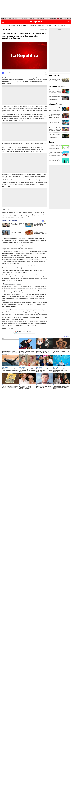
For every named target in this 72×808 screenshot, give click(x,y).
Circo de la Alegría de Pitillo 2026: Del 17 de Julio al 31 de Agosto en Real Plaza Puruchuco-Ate (55, 130)
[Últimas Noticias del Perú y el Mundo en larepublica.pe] (36, 22)
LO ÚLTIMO (9, 25)
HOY (2, 18)
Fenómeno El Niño (53, 18)
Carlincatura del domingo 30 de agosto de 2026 (55, 80)
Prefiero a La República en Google (24, 332)
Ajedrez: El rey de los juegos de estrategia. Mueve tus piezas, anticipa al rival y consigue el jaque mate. (55, 161)
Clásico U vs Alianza (23, 18)
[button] (3, 22)
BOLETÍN (63, 25)
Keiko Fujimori (32, 18)
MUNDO (34, 25)
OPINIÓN (19, 25)
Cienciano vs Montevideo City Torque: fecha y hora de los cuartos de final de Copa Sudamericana (55, 92)
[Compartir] (45, 72)
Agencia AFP (7, 72)
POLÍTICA (14, 25)
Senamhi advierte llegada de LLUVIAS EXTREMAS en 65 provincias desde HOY (55, 98)
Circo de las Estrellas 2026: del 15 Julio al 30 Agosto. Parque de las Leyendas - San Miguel (55, 109)
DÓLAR (55, 25)
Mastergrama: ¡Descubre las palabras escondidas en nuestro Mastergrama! (55, 147)
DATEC (59, 25)
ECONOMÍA (23, 25)
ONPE (47, 18)
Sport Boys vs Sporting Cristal (10, 18)
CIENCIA (38, 25)
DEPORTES (42, 25)
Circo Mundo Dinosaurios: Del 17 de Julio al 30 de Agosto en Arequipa (55, 136)
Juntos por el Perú (40, 18)
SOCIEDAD (29, 25)
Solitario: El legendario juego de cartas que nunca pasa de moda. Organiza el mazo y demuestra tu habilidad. (55, 154)
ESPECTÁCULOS (50, 25)
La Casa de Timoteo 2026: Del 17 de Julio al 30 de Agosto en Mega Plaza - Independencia (55, 123)
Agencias (6, 29)
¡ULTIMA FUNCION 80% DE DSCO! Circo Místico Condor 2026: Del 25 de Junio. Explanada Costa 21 (55, 116)
